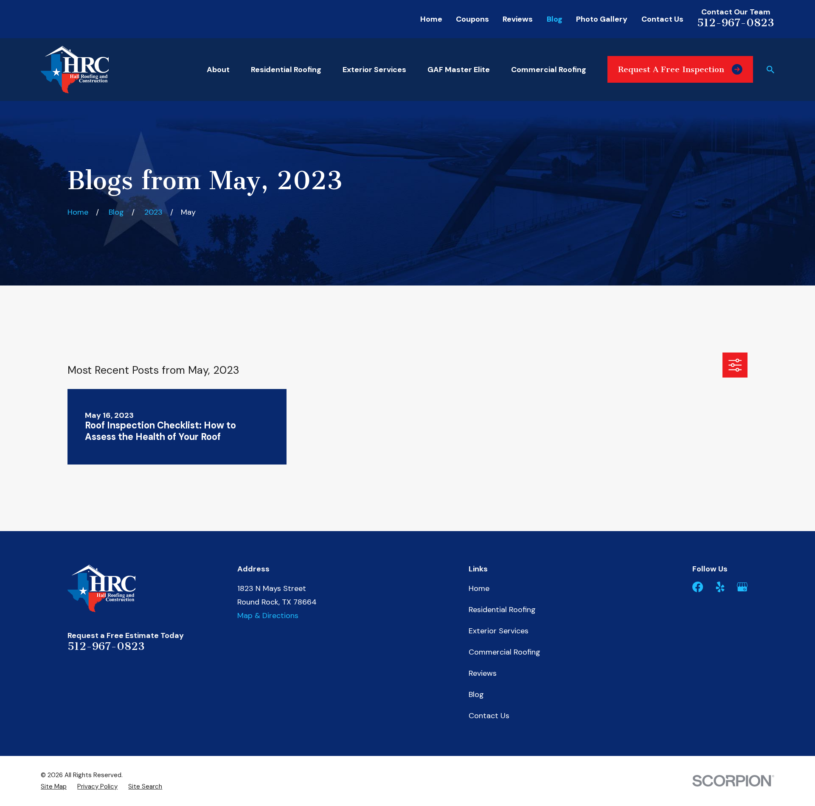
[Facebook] (697, 587)
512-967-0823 (735, 22)
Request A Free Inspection (671, 69)
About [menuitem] (218, 69)
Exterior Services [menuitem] (374, 69)
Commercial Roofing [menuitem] (548, 69)
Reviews (518, 19)
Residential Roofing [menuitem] (286, 69)
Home (431, 19)
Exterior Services (498, 631)
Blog (554, 19)
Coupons (472, 19)
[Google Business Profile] (742, 587)
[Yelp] (720, 587)
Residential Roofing (502, 609)
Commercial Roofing (504, 652)
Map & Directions (267, 615)
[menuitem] (54, 786)
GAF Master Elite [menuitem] (458, 69)
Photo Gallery (601, 19)
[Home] (75, 69)
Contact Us (662, 19)
